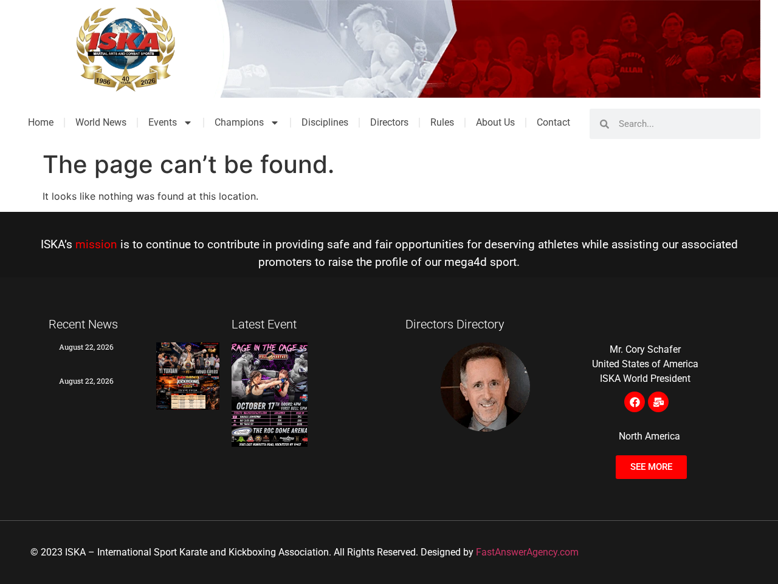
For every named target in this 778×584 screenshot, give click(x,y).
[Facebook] (634, 402)
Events (162, 122)
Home (40, 122)
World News (100, 122)
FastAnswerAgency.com (527, 552)
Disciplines (324, 122)
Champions (239, 122)
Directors (389, 122)
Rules (442, 122)
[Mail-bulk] (658, 402)
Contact (553, 122)
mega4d (465, 262)
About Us (495, 122)
